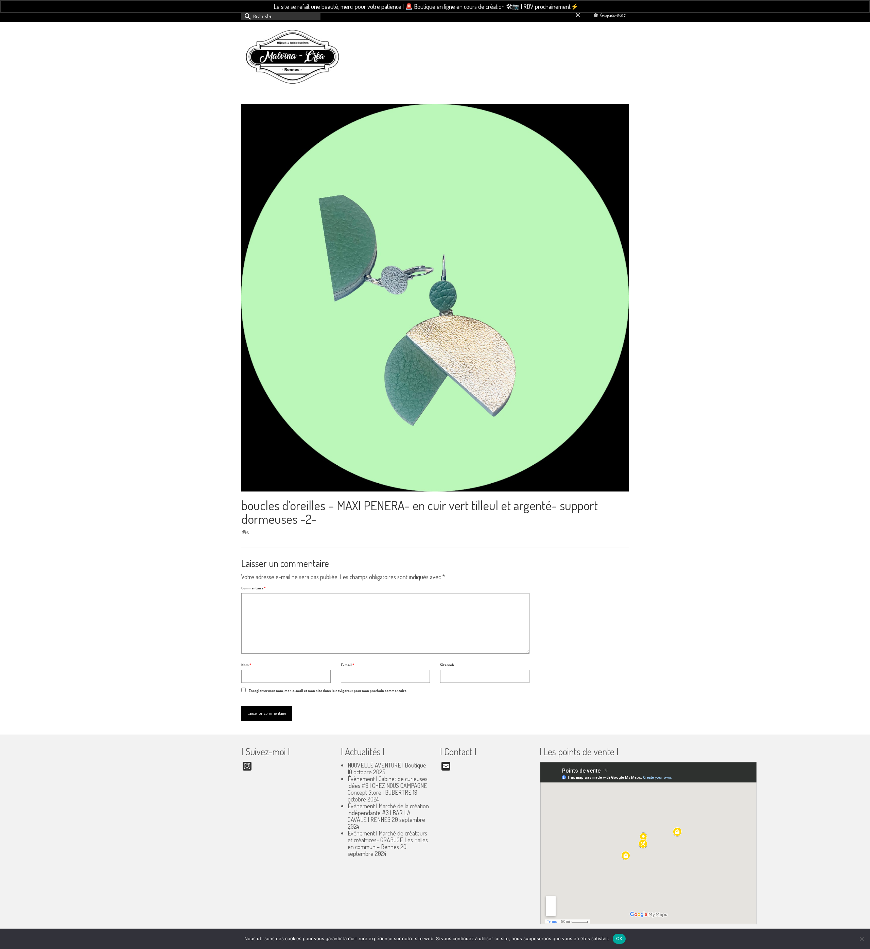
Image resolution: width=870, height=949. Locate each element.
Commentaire (253, 588)
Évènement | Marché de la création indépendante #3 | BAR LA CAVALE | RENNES (388, 812)
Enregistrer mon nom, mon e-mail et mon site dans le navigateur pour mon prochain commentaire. (328, 690)
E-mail (347, 664)
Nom (246, 664)
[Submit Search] (246, 16)
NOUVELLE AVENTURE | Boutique (387, 765)
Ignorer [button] (588, 6)
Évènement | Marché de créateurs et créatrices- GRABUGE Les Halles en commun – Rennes (388, 839)
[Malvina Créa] (302, 58)
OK (619, 938)
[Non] (861, 938)
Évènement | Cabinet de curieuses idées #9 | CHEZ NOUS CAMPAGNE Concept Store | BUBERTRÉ (388, 785)
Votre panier (612, 16)
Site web (447, 664)
